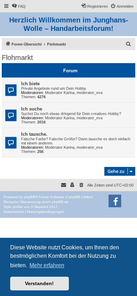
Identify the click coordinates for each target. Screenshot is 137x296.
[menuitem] (19, 6)
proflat (18, 207)
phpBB (29, 197)
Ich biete (30, 83)
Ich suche (31, 109)
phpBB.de (60, 202)
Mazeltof (41, 207)
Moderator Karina (59, 92)
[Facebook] (115, 201)
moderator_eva (90, 92)
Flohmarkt (17, 57)
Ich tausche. (34, 134)
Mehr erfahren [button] (47, 265)
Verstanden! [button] (39, 283)
